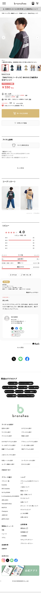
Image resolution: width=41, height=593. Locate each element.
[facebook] (16, 560)
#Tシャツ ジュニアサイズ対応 (25, 396)
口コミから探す (25, 464)
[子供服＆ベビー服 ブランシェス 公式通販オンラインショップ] (20, 3)
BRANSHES (20, 581)
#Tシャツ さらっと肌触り (26, 383)
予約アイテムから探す (27, 449)
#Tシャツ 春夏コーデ (30, 391)
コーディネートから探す (28, 460)
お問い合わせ (24, 517)
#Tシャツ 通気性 (11, 396)
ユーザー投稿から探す (8, 464)
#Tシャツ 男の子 (12, 383)
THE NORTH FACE (7, 504)
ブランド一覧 (5, 481)
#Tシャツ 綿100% (33, 387)
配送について (24, 491)
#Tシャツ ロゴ (19, 391)
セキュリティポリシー (26, 539)
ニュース (4, 534)
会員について (24, 502)
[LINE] (11, 560)
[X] (7, 560)
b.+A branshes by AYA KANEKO (10, 496)
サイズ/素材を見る (23, 145)
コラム (3, 537)
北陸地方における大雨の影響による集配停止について (21, 9)
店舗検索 (4, 548)
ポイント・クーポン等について (29, 506)
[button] (3, 37)
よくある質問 (24, 513)
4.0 (22, 231)
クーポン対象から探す (27, 445)
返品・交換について (26, 494)
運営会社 (23, 528)
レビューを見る (19, 103)
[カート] (37, 3)
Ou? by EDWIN (6, 492)
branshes (4, 485)
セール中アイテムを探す (8, 445)
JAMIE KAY (5, 515)
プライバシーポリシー (26, 543)
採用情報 (23, 532)
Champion (5, 511)
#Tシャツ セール (9, 391)
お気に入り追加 (22, 123)
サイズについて (24, 498)
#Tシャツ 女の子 (22, 387)
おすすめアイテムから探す (9, 441)
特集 (3, 530)
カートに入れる (22, 113)
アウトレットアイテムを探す (29, 441)
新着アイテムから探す (8, 449)
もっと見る (20, 347)
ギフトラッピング (25, 509)
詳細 (26, 95)
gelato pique (5, 519)
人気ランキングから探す (9, 455)
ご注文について (24, 487)
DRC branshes (6, 488)
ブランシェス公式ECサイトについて (29, 482)
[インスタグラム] (3, 560)
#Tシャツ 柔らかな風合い (9, 387)
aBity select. (5, 500)
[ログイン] (33, 3)
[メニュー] (4, 3)
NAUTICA (6, 74)
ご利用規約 (23, 536)
